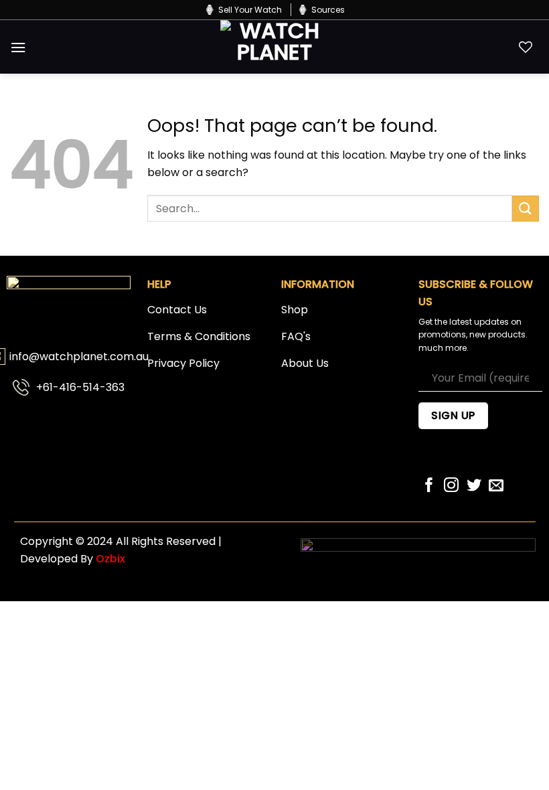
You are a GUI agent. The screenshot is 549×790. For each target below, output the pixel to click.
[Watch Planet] (274, 47)
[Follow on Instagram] (451, 486)
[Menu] (18, 47)
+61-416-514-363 (80, 387)
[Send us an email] (496, 486)
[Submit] (525, 208)
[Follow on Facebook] (429, 486)
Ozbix (110, 558)
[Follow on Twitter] (474, 486)
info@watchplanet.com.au (79, 356)
